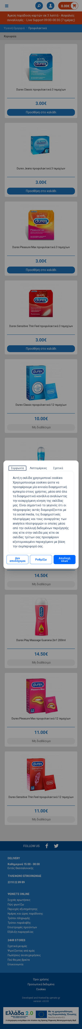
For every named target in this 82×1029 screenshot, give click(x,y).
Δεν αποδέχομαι (18, 559)
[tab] (17, 468)
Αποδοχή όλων (64, 559)
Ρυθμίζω (41, 559)
